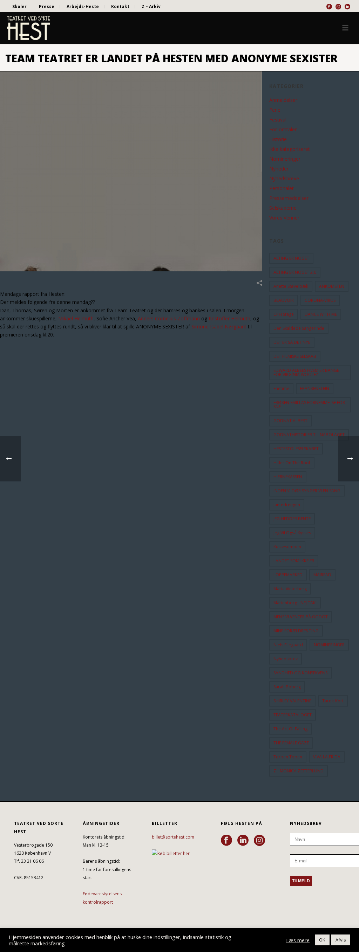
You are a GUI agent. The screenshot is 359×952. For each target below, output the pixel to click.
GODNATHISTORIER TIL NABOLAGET (309, 435)
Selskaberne (283, 208)
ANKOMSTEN (331, 286)
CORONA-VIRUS (320, 300)
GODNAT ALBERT (290, 421)
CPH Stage (283, 314)
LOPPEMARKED (288, 575)
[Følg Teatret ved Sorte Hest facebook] (226, 841)
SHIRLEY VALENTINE (292, 701)
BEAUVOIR (283, 300)
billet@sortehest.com (173, 837)
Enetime (281, 388)
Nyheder (279, 169)
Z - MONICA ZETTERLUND (298, 771)
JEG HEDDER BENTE (292, 519)
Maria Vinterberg (290, 589)
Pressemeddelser (289, 198)
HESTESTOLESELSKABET (296, 449)
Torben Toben (287, 757)
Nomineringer (284, 159)
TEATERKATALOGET (292, 715)
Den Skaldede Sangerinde (298, 328)
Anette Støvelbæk (290, 286)
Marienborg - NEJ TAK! (295, 603)
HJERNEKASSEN (287, 477)
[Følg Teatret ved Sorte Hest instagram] (259, 841)
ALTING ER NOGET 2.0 (294, 272)
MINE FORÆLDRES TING (296, 631)
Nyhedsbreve (284, 178)
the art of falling (290, 729)
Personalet (281, 188)
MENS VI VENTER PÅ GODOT (300, 617)
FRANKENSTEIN (314, 388)
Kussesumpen (287, 547)
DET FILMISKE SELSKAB (294, 356)
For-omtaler (283, 129)
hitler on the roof (291, 463)
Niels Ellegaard (288, 645)
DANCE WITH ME (321, 314)
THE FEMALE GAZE (291, 743)
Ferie (274, 110)
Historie (278, 139)
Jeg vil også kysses (292, 533)
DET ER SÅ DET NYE (291, 342)
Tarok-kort (333, 701)
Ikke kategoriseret (289, 149)
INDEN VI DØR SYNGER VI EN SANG (306, 491)
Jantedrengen (286, 505)
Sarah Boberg (287, 687)
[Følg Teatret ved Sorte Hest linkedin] (243, 841)
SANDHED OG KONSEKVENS (300, 673)
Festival (277, 120)
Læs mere (298, 940)
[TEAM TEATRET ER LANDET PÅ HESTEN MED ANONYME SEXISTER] (131, 171)
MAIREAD (322, 575)
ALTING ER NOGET (291, 258)
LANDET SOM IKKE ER (293, 561)
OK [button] (322, 940)
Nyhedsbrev (285, 659)
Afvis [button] (341, 940)
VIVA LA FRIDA (326, 757)
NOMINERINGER (329, 645)
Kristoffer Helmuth (229, 318)
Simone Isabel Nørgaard (218, 326)
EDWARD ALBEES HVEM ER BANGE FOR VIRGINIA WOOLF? (306, 372)
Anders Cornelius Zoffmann (169, 318)
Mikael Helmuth (76, 318)
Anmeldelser (283, 100)
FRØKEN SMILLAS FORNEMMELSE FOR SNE (309, 404)
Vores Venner (284, 218)
